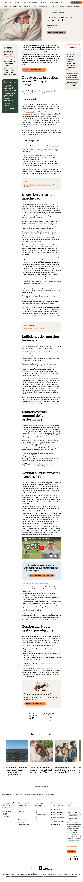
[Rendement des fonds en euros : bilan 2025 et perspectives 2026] (41, 751)
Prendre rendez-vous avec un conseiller (73, 46)
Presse (36, 816)
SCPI (53, 6)
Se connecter (64, 2)
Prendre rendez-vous (23, 824)
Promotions (21, 813)
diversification (30, 155)
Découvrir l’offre (22, 822)
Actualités (77, 6)
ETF (57, 6)
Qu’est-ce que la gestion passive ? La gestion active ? (10, 53)
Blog (36, 810)
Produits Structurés (7, 807)
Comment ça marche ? (24, 805)
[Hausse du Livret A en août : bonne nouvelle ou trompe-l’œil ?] (66, 751)
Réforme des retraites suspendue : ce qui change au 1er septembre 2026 (16, 771)
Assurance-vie (26, 6)
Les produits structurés (66, 6)
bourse (41, 91)
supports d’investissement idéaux (43, 464)
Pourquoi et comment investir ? (55, 12)
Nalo (23, 668)
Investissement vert (23, 807)
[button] (79, 762)
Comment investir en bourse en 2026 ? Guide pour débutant (72, 84)
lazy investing (53, 146)
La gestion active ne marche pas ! (9, 57)
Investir (34, 6)
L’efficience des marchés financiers (9, 60)
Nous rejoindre (38, 807)
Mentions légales (57, 874)
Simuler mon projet (76, 2)
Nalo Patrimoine (6, 805)
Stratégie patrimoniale (44, 6)
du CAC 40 (52, 171)
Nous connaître (38, 805)
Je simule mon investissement (32, 69)
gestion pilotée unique (46, 668)
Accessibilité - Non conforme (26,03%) (67, 876)
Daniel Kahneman (36, 401)
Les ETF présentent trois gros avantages (35, 583)
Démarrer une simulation (33, 703)
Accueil (5, 6)
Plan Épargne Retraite (15, 6)
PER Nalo (4, 814)
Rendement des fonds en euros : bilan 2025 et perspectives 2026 (41, 769)
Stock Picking (30, 112)
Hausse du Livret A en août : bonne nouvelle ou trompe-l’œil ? (65, 769)
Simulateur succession (40, 814)
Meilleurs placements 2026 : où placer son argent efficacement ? (72, 75)
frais (33, 425)
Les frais (20, 816)
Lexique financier (39, 819)
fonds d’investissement (29, 210)
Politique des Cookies (16, 876)
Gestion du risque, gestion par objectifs (10, 73)
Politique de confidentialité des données (33, 876)
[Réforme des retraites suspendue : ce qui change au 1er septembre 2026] (17, 751)
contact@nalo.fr (57, 809)
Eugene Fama (43, 373)
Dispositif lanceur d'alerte (50, 876)
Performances (17, 2)
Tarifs (25, 2)
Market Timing (31, 120)
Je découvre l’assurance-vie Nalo (39, 575)
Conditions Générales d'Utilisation (70, 874)
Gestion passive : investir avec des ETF (10, 69)
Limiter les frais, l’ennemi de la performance (8, 65)
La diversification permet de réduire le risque (37, 185)
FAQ (36, 812)
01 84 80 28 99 (54, 827)
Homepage (15, 794)
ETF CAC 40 (37, 526)
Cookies (8, 876)
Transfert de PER (6, 816)
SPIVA (38, 266)
